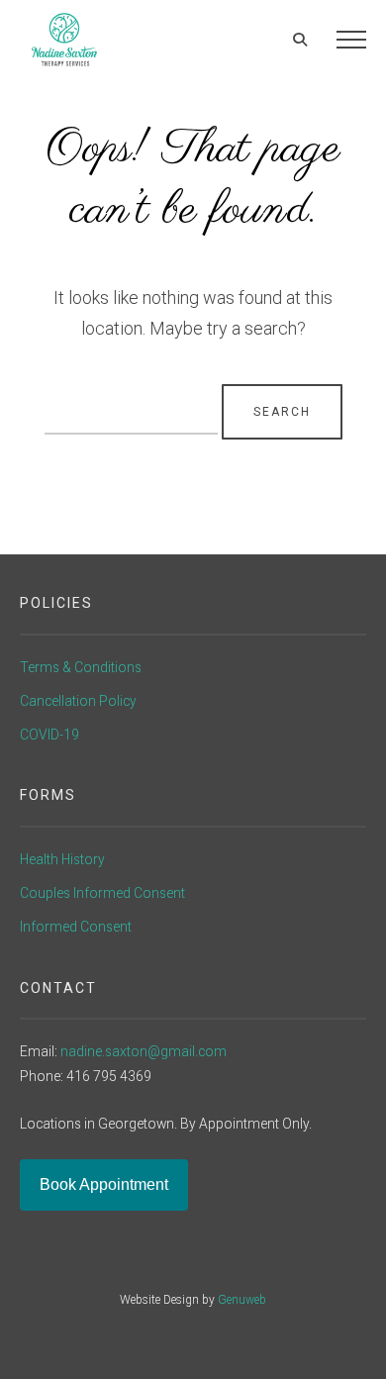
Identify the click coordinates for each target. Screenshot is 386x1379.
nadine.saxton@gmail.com (143, 1051)
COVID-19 (49, 734)
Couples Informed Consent (102, 893)
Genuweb (242, 1300)
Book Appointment (104, 1184)
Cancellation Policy (78, 701)
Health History (62, 859)
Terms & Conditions (81, 667)
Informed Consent (76, 927)
